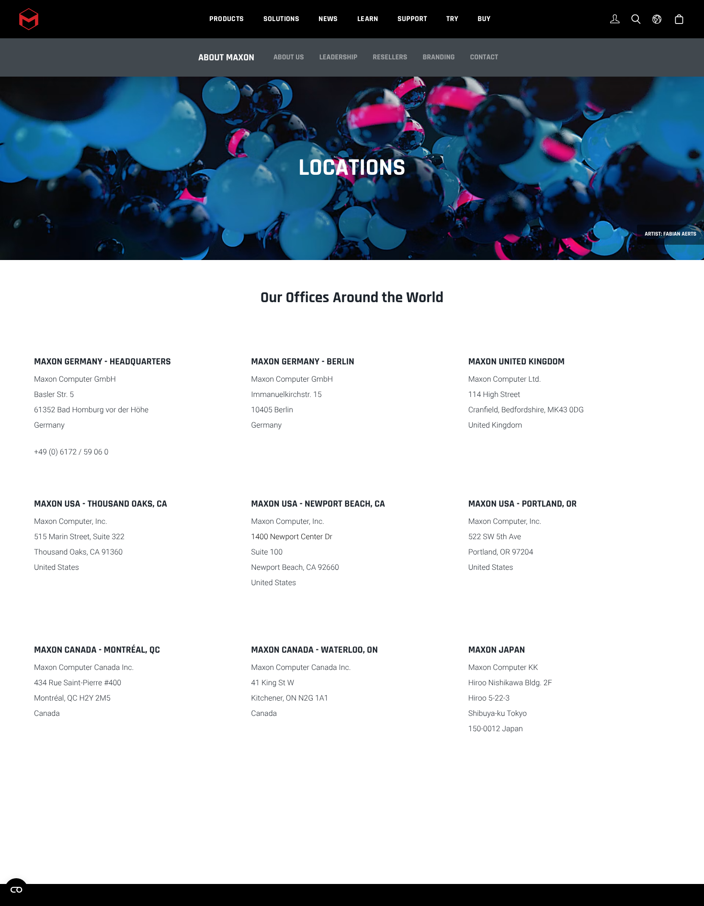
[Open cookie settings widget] (16, 889)
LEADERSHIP (338, 57)
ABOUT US (288, 57)
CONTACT (484, 57)
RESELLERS (390, 57)
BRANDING (438, 57)
